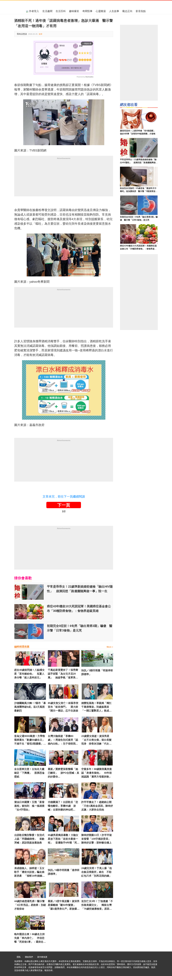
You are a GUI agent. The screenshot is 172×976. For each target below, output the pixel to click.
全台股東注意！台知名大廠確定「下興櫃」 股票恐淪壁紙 (29, 773)
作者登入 (33, 11)
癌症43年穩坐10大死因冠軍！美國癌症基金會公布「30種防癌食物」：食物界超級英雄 (79, 608)
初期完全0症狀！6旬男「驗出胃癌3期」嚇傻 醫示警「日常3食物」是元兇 (79, 628)
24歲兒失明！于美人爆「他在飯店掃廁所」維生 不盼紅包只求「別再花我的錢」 (96, 872)
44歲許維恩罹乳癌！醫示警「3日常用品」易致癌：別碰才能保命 (30, 905)
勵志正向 (127, 11)
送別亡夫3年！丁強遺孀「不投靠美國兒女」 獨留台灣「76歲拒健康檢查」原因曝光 (97, 905)
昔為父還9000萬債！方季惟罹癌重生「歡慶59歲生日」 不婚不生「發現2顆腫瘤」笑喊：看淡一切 (30, 740)
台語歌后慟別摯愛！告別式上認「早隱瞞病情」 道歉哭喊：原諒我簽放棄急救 (29, 839)
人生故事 (114, 11)
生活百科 (61, 11)
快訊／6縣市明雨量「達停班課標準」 (63, 872)
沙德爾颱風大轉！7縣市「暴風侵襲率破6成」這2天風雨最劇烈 (30, 707)
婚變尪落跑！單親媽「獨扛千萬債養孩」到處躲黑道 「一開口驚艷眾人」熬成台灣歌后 (96, 707)
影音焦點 (141, 11)
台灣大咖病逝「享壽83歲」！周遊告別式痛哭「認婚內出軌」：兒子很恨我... (63, 740)
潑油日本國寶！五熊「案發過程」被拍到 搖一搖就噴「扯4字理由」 (29, 806)
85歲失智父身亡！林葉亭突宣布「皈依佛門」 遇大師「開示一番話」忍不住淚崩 (63, 707)
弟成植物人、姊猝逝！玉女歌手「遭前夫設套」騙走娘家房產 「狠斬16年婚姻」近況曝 (29, 872)
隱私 (19, 957)
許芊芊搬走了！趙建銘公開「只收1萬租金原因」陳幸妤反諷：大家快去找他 (97, 806)
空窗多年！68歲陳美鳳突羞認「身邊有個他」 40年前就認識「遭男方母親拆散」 (96, 773)
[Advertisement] (63, 178)
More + (110, 647)
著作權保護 (42, 957)
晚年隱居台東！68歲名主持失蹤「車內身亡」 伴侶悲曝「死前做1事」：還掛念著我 (30, 938)
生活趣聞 (47, 11)
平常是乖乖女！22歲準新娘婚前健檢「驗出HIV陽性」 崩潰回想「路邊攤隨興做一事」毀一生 (80, 589)
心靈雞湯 (101, 11)
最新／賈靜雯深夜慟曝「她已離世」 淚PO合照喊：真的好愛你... (63, 773)
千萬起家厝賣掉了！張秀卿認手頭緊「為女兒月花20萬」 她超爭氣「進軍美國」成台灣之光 (63, 673)
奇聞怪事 (87, 11)
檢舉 (40, 34)
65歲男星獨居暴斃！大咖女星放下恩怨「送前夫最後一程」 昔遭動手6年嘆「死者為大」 (63, 839)
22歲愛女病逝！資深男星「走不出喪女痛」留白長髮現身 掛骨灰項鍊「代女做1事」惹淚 (97, 740)
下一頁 (63, 505)
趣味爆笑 (74, 11)
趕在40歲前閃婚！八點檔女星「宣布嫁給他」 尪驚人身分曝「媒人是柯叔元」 (29, 673)
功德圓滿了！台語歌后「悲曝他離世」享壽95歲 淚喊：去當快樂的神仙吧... (63, 806)
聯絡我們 (29, 957)
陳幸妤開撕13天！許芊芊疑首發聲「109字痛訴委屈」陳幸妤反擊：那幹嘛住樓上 (96, 839)
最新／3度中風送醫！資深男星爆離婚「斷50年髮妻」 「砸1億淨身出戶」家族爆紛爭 (63, 905)
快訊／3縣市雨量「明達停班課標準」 (97, 672)
